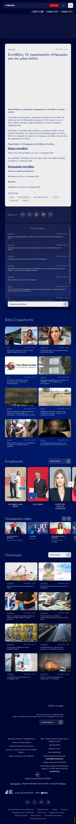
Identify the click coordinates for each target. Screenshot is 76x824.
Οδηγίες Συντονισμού (56, 812)
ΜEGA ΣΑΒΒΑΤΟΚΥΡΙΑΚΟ (41, 197)
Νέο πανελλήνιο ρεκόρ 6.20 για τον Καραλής (22, 280)
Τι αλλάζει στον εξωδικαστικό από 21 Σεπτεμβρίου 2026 (18, 678)
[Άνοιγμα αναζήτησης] (63, 5)
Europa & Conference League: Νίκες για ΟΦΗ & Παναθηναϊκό (27, 259)
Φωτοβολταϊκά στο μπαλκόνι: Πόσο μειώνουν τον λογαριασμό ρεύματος (52, 648)
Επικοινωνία (41, 812)
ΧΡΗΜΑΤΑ (25, 200)
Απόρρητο (74, 820)
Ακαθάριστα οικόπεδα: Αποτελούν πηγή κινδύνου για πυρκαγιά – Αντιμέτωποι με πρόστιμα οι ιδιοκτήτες (53, 413)
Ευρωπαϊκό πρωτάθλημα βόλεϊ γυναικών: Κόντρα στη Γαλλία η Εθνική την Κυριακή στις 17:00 (35, 237)
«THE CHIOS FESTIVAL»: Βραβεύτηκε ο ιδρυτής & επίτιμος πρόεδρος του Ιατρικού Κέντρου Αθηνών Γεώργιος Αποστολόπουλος (37, 290)
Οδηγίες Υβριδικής (21, 815)
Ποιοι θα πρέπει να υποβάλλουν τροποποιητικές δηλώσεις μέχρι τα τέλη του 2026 (54, 617)
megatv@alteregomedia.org (54, 758)
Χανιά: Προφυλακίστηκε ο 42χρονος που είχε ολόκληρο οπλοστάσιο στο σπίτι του (53, 443)
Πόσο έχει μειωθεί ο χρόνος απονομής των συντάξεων (54, 587)
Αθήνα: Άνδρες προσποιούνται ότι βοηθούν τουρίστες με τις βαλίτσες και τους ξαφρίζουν (21, 444)
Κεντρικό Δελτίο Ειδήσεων (12, 537)
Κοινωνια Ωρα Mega (16, 505)
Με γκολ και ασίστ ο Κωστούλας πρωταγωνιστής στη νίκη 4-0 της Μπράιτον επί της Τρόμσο (34, 248)
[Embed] (50, 214)
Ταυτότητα (64, 809)
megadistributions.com (38, 818)
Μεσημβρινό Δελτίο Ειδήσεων (58, 537)
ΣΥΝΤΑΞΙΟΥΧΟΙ (14, 200)
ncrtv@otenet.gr (54, 771)
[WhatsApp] (36, 214)
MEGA (11, 197)
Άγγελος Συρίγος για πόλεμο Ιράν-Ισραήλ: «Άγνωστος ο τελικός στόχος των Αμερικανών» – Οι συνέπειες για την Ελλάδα (21, 413)
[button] (70, 5)
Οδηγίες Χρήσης (42, 809)
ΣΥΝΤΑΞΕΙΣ (56, 197)
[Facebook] (23, 214)
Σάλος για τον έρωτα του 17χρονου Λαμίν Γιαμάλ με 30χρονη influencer (20, 351)
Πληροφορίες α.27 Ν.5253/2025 (23, 812)
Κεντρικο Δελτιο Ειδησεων (60, 506)
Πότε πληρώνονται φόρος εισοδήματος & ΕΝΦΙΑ (20, 587)
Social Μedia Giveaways (53, 815)
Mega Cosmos (36, 815)
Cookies (54, 809)
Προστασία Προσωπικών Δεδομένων (21, 809)
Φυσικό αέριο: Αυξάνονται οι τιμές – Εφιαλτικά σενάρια (18, 648)
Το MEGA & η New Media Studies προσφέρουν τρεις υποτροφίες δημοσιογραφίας (17, 381)
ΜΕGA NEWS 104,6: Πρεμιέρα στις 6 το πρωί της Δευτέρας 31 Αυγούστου (31, 300)
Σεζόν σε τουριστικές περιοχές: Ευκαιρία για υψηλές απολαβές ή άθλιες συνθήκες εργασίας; (21, 617)
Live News (38, 504)
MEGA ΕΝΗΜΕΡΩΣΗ (23, 197)
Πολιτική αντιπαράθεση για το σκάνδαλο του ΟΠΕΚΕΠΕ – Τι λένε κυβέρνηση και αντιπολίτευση (54, 381)
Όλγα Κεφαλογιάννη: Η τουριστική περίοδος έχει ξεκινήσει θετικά (54, 351)
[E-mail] (43, 214)
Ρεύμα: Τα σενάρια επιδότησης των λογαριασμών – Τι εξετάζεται (51, 678)
